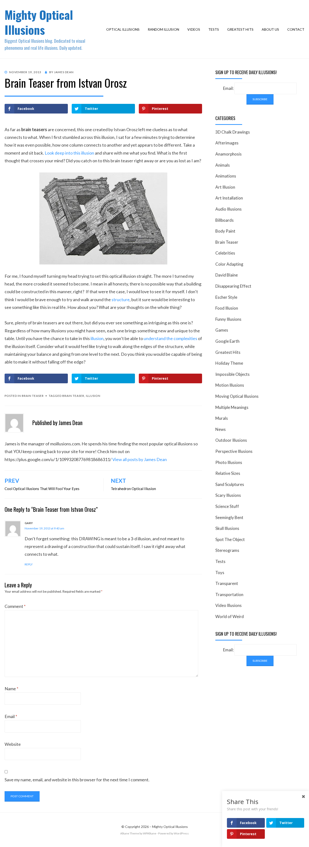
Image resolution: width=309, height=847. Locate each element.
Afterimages (227, 142)
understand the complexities (170, 338)
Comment (15, 606)
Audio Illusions (228, 209)
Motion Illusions (229, 385)
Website (13, 744)
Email (11, 716)
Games (221, 330)
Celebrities (225, 253)
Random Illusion (163, 29)
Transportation (229, 594)
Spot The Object (230, 539)
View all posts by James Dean (139, 459)
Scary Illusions (228, 495)
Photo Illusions (228, 462)
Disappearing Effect (233, 286)
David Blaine (226, 275)
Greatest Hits (240, 29)
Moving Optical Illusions (237, 396)
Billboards (224, 220)
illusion (97, 338)
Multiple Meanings (231, 407)
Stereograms (227, 550)
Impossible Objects (232, 374)
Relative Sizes (227, 473)
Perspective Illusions (234, 451)
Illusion (93, 396)
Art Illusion (225, 187)
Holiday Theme (229, 363)
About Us (270, 29)
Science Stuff (227, 506)
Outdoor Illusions (231, 440)
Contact (295, 29)
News (220, 429)
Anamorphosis (228, 154)
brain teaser (73, 396)
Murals (221, 418)
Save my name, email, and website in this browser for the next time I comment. (77, 779)
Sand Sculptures (229, 484)
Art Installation (229, 197)
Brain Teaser (33, 396)
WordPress (181, 833)
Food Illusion (226, 308)
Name (11, 688)
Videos (193, 29)
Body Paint (225, 231)
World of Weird (229, 616)
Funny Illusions (228, 319)
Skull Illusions (227, 528)
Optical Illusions (123, 29)
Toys (219, 572)
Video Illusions (228, 605)
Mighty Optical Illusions (39, 22)
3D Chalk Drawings (232, 132)
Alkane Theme (129, 833)
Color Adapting (229, 264)
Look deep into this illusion (69, 153)
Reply (29, 564)
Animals (222, 165)
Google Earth (227, 341)
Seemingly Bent (229, 517)
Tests (213, 29)
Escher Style (226, 297)
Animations (225, 175)
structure (121, 299)
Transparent (226, 583)
